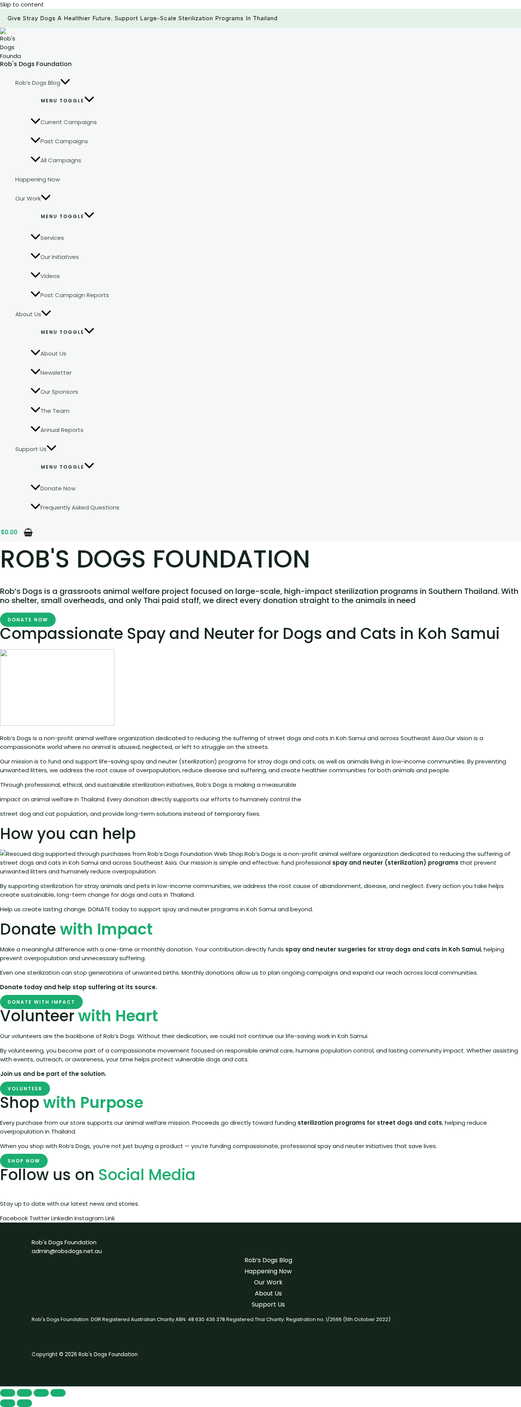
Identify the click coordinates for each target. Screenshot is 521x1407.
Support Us (31, 449)
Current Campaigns (68, 122)
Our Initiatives (59, 257)
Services (52, 238)
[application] (65, 82)
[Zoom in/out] (7, 1393)
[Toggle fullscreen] (24, 1393)
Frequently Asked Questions (79, 507)
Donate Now (58, 488)
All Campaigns (60, 160)
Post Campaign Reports (74, 295)
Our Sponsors (59, 392)
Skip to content (22, 4)
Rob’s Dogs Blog (37, 83)
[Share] (41, 1393)
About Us (28, 314)
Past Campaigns (64, 141)
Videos (50, 276)
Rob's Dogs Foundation (36, 64)
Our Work (28, 198)
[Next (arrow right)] (24, 1403)
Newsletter (56, 373)
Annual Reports (62, 430)
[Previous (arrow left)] (7, 1403)
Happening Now (37, 179)
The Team (54, 411)
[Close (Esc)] (58, 1393)
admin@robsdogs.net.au (67, 1251)
